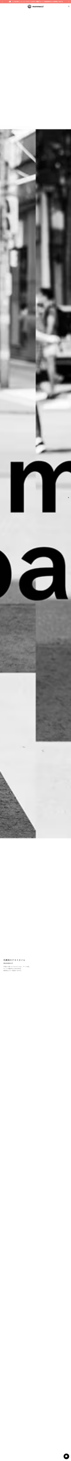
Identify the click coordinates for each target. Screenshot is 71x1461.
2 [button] (66, 497)
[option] (35, 484)
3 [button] (68, 497)
